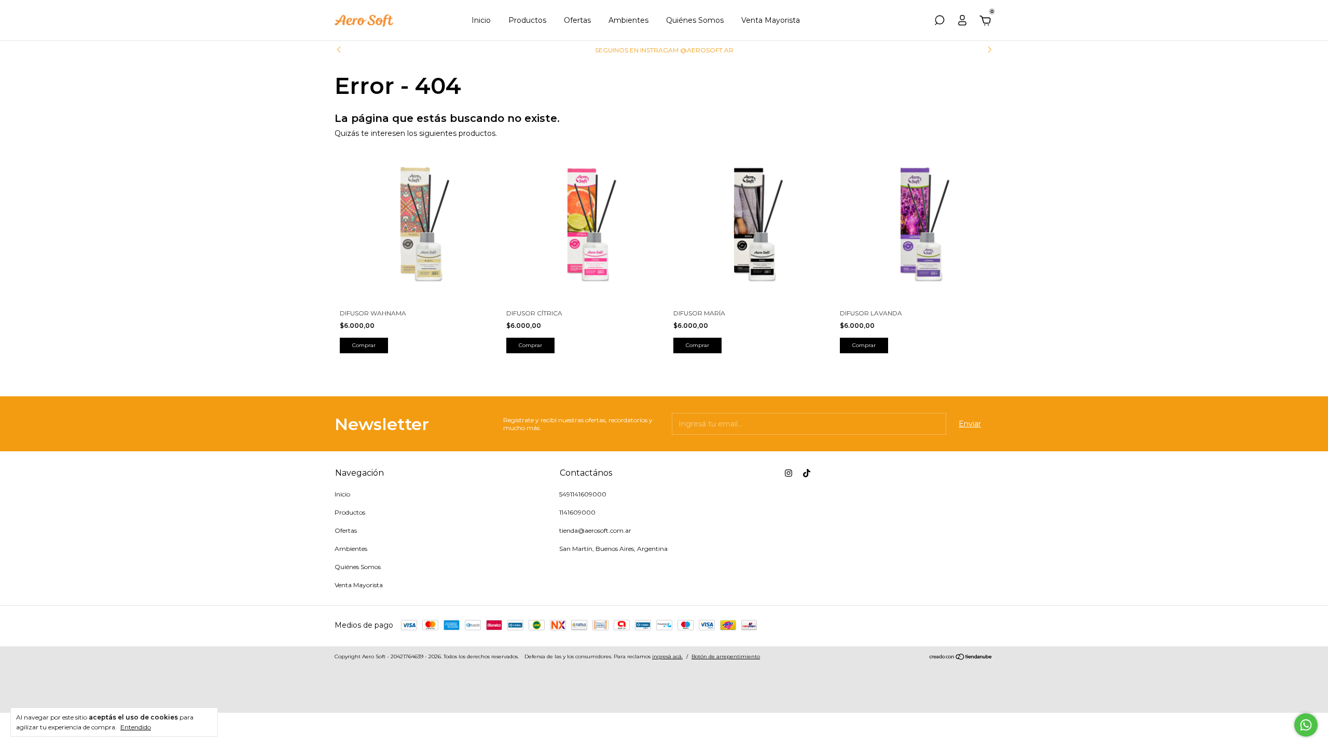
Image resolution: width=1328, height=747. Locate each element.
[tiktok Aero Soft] (807, 473)
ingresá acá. (667, 656)
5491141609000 (582, 494)
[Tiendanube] (961, 657)
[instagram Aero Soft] (788, 473)
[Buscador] (939, 22)
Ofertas (577, 20)
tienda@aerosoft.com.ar (595, 530)
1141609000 (577, 512)
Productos (527, 20)
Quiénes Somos (695, 20)
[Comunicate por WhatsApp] (1306, 725)
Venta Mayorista (770, 20)
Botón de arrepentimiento (725, 656)
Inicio (481, 20)
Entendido (135, 727)
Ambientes (628, 20)
